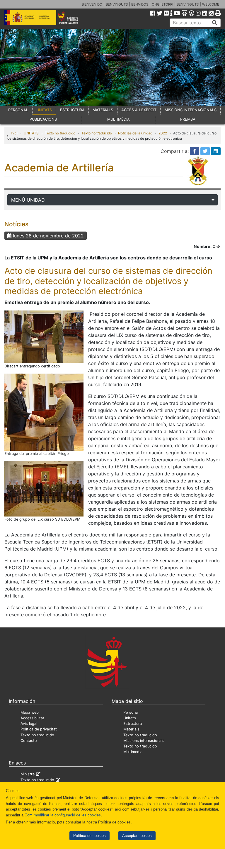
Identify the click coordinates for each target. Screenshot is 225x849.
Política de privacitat (39, 729)
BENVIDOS (139, 4)
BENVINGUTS (117, 4)
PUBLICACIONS (43, 119)
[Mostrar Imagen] (43, 336)
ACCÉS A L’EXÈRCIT (138, 110)
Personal (131, 712)
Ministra (28, 774)
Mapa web (30, 712)
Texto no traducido (60, 133)
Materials (131, 729)
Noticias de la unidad (135, 133)
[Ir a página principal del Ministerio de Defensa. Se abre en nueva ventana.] (30, 17)
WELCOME (210, 4)
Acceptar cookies (137, 835)
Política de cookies (89, 835)
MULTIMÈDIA (118, 119)
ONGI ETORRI (162, 4)
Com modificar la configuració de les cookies (63, 815)
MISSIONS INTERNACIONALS (191, 110)
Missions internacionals (143, 740)
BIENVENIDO (92, 4)
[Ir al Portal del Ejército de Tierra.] (72, 17)
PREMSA (187, 119)
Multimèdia (132, 752)
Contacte (29, 740)
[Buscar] (214, 23)
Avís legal (29, 723)
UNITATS (44, 110)
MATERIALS (103, 110)
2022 (162, 133)
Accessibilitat (32, 718)
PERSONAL (18, 110)
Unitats (129, 718)
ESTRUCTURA (72, 110)
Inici (14, 133)
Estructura (132, 723)
